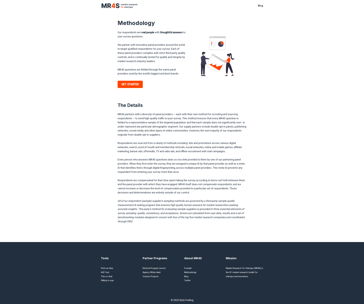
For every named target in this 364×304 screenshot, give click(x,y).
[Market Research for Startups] (120, 6)
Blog (260, 5)
